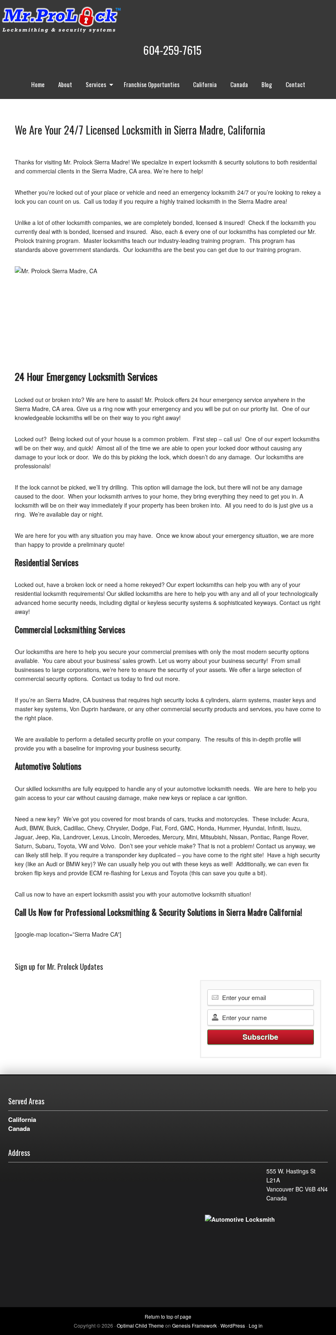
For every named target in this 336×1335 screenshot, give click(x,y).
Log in (256, 1325)
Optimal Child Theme (140, 1325)
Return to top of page (168, 1316)
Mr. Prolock (78, 20)
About (65, 84)
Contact (295, 84)
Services (92, 85)
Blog (266, 84)
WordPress (232, 1325)
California (205, 84)
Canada (239, 84)
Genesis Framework (194, 1325)
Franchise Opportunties (151, 84)
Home (38, 84)
